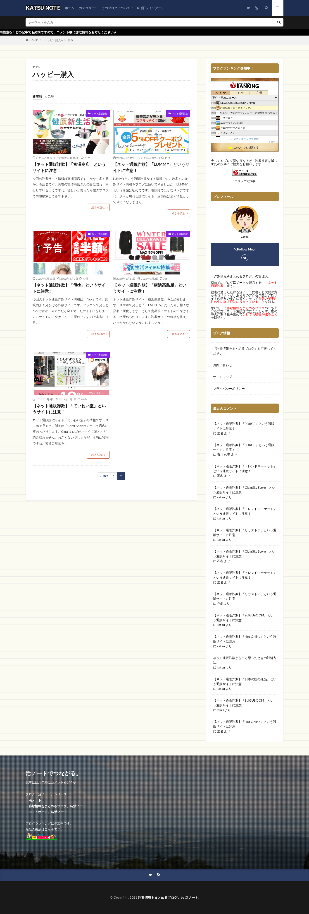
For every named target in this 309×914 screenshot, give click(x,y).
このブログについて (116, 8)
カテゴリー (87, 8)
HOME (33, 40)
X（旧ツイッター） (150, 8)
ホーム (69, 8)
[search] (278, 22)
